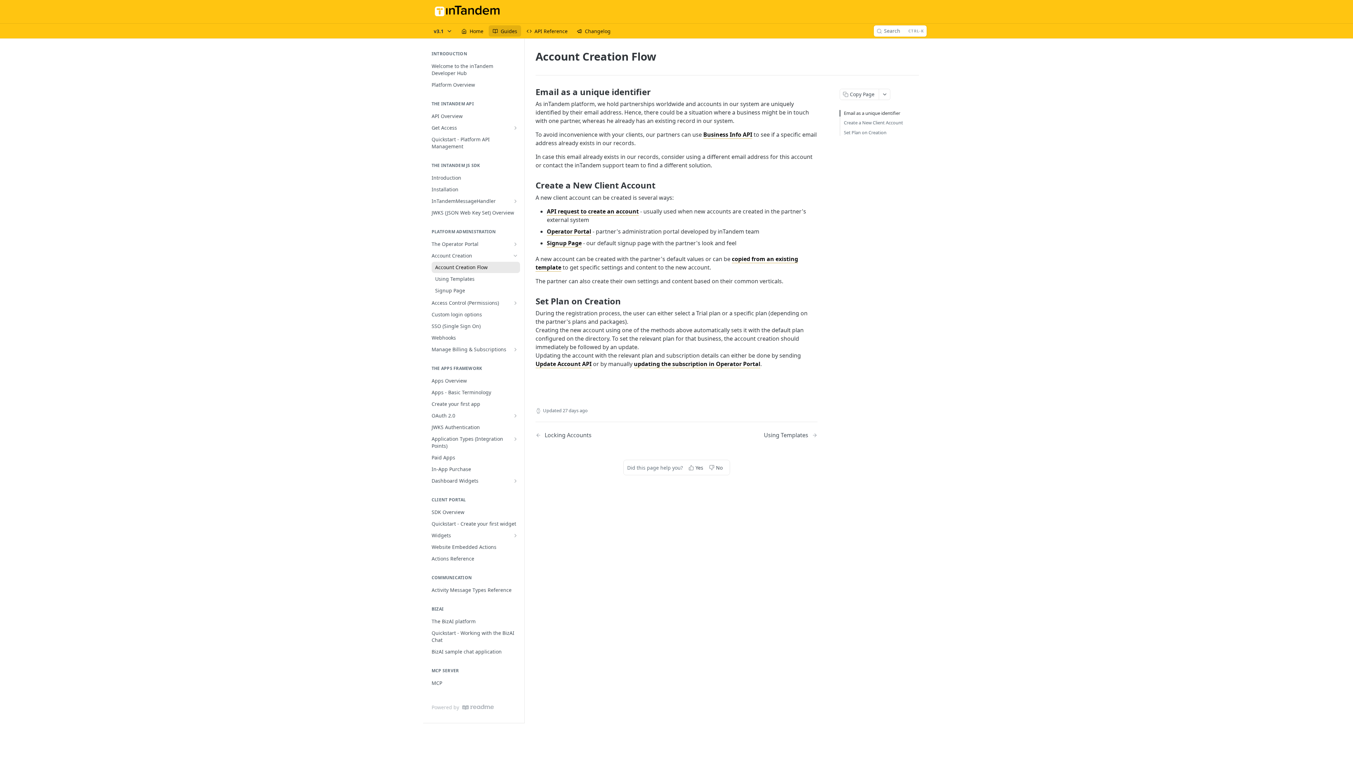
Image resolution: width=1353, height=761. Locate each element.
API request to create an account (593, 211)
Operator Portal (569, 231)
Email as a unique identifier (872, 113)
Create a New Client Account (873, 122)
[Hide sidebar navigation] (522, 380)
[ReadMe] (478, 707)
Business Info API (727, 134)
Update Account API (564, 364)
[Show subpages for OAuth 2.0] (515, 416)
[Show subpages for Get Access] (515, 128)
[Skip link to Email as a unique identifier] (531, 92)
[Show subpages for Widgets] (515, 535)
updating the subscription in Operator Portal (697, 364)
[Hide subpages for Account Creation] (515, 256)
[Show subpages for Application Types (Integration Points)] (515, 439)
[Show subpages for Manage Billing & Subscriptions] (515, 349)
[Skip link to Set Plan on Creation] (531, 301)
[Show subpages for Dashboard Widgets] (515, 481)
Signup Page (564, 243)
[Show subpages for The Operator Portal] (515, 244)
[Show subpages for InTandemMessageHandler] (515, 201)
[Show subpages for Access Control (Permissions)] (515, 303)
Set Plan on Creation (865, 132)
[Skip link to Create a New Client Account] (531, 185)
